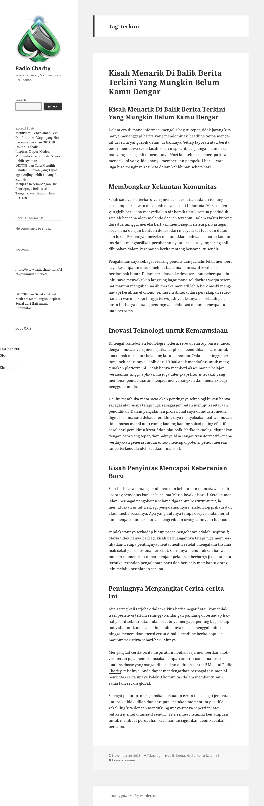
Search (20, 100)
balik (171, 755)
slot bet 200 (10, 349)
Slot (3, 355)
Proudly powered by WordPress (132, 796)
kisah (190, 755)
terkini (214, 755)
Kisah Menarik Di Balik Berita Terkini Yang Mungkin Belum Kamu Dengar (165, 82)
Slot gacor (8, 367)
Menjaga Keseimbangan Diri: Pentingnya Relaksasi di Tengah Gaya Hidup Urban (36, 188)
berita (180, 755)
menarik (202, 755)
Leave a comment (125, 760)
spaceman (22, 249)
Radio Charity (32, 68)
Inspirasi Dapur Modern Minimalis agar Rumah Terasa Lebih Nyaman (37, 156)
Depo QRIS (23, 328)
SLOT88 (21, 198)
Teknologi (154, 755)
